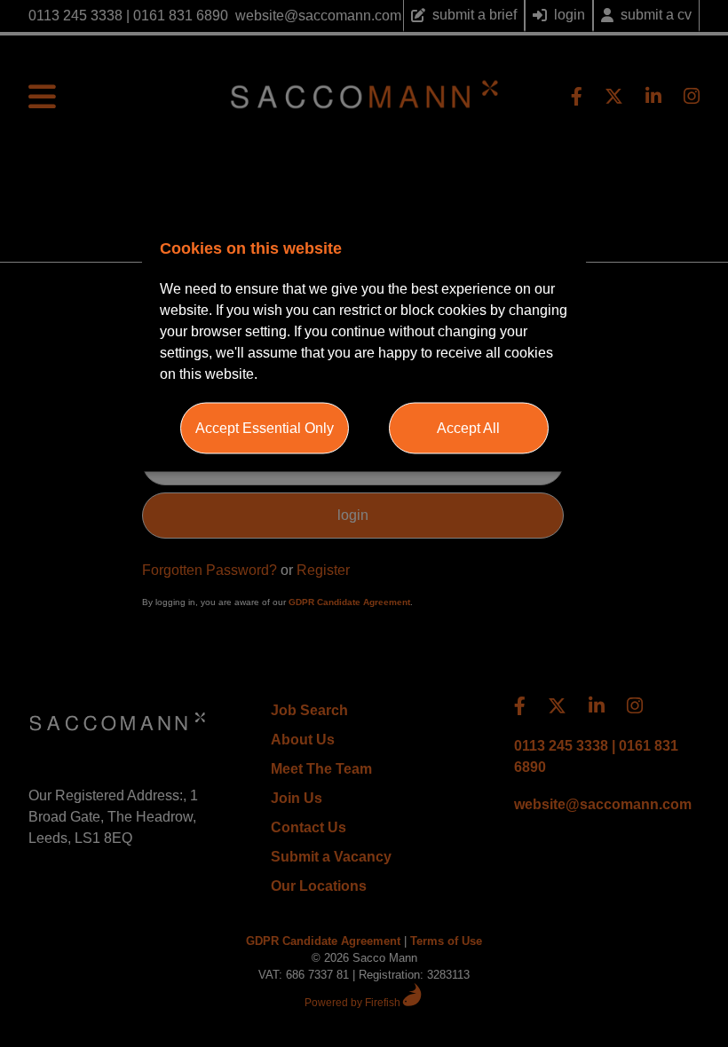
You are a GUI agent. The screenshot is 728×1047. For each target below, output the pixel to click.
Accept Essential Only (264, 428)
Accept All (468, 428)
